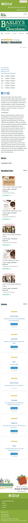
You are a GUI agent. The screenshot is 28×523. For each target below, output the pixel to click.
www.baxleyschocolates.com (8, 73)
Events (15, 33)
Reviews (21, 33)
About (4, 503)
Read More (6, 195)
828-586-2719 (22, 10)
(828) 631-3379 (5, 71)
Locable (25, 520)
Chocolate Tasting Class (12, 187)
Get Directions (23, 47)
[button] (25, 14)
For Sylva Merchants (8, 501)
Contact (4, 505)
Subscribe (23, 1)
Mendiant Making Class (12, 211)
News (4, 507)
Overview (7, 33)
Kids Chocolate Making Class (12, 235)
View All (25, 170)
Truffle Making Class (11, 260)
